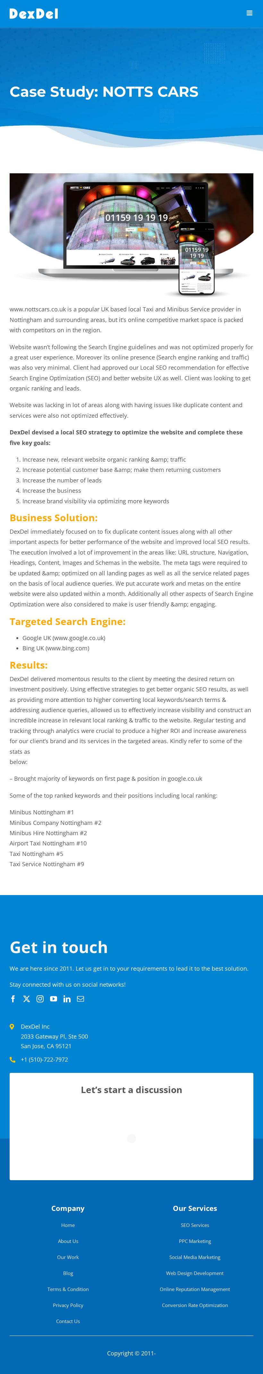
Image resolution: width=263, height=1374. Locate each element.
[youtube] (53, 998)
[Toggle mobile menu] (250, 13)
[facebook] (13, 998)
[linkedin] (67, 998)
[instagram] (40, 998)
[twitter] (26, 998)
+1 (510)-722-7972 (44, 1059)
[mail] (80, 998)
